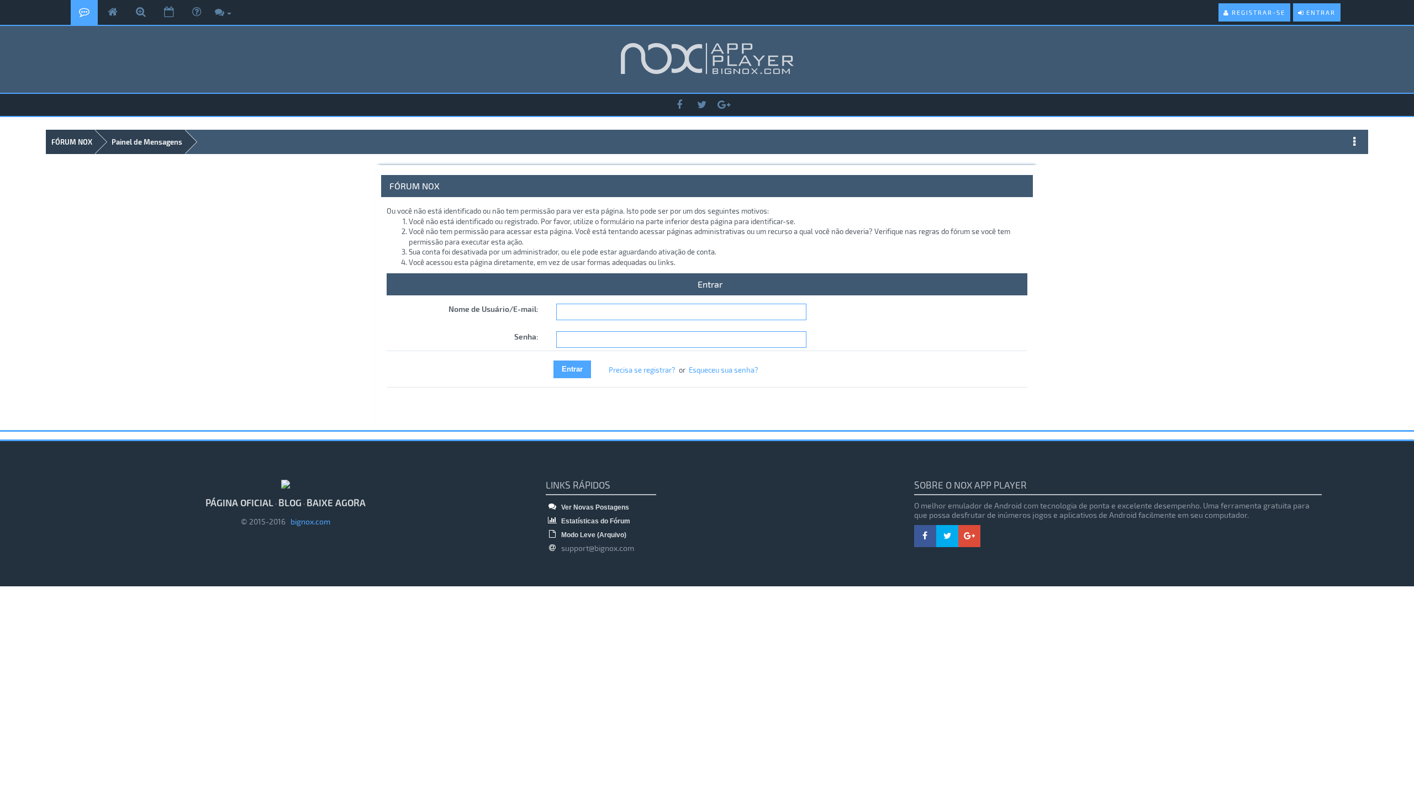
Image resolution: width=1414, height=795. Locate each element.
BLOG (290, 502)
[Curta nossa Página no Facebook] (679, 105)
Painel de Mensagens (147, 141)
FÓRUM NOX (71, 141)
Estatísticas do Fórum (595, 521)
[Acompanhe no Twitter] (701, 105)
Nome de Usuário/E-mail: (494, 309)
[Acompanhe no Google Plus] (724, 105)
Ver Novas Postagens (594, 507)
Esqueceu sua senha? (723, 369)
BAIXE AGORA (336, 502)
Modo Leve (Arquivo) (593, 535)
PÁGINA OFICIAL (239, 502)
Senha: (526, 336)
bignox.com (308, 521)
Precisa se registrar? (642, 369)
